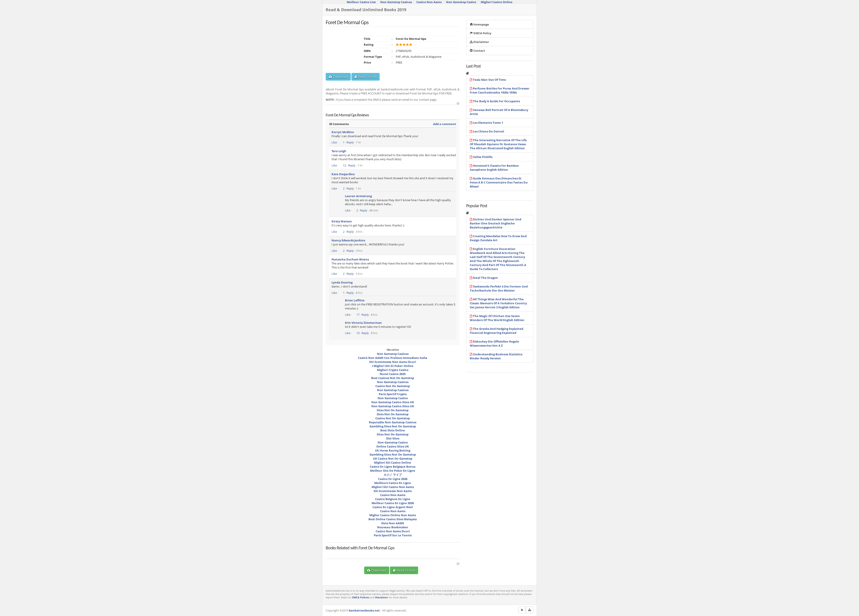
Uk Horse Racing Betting (392, 450)
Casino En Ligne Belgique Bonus (392, 467)
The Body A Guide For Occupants (496, 101)
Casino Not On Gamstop (392, 386)
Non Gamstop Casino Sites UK (392, 402)
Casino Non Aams (392, 495)
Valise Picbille (483, 157)
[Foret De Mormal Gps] (351, 552)
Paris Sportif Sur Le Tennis (393, 535)
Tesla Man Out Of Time (489, 80)
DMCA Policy (482, 33)
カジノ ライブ (393, 475)
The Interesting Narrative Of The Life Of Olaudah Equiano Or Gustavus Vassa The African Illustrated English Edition (498, 144)
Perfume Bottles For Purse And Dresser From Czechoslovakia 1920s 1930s (499, 90)
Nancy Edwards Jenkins (348, 240)
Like (334, 142)
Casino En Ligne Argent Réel (392, 507)
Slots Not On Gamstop (392, 414)
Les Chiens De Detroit (488, 131)
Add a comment (444, 124)
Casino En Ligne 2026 (392, 479)
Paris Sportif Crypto (393, 394)
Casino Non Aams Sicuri (393, 531)
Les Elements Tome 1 (488, 123)
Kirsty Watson (342, 221)
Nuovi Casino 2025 (393, 374)
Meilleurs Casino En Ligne (392, 483)
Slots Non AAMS (392, 523)
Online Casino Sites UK (392, 446)
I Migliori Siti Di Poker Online (392, 366)
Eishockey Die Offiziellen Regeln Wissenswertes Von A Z (494, 343)
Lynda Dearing (342, 282)
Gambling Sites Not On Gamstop (393, 426)
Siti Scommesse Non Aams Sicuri (392, 362)
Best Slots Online (392, 430)
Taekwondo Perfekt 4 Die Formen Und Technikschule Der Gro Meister (499, 288)
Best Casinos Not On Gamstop (392, 378)
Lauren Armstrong (358, 196)
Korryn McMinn (343, 132)
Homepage (481, 24)
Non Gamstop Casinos (392, 354)
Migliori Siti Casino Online (392, 462)
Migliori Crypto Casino (392, 370)
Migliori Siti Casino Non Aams (393, 487)
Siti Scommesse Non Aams (393, 491)
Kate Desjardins (343, 174)
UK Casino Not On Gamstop (392, 458)
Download (340, 77)
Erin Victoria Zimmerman (363, 323)
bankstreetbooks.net (364, 610)
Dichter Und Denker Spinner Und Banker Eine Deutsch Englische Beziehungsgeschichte (495, 223)
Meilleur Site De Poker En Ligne (392, 471)
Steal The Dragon (485, 278)
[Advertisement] (458, 103)
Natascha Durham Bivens (350, 259)
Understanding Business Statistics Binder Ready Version (496, 356)
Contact (479, 51)
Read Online (367, 77)
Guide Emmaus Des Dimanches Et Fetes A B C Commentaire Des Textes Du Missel (499, 182)
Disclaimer (481, 42)
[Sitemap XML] (529, 610)
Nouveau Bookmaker (392, 527)
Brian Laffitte (355, 300)
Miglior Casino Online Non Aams (392, 515)
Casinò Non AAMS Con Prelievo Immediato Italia (392, 358)
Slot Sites (392, 438)
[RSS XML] (522, 610)
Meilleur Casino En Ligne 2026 (393, 503)
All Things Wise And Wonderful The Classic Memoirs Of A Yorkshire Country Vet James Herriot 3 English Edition (498, 303)
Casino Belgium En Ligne (392, 499)
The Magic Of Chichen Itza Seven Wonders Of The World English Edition (497, 318)
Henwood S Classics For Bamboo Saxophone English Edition (494, 168)
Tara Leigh (339, 151)
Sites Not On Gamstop (392, 410)
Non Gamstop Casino (393, 398)
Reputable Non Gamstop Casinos (392, 422)
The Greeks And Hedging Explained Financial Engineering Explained (496, 331)
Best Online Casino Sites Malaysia (392, 519)
